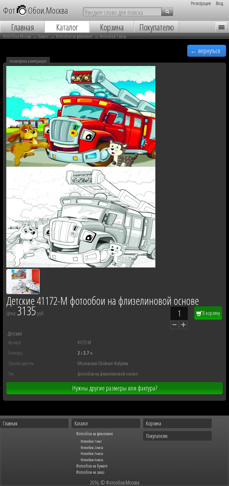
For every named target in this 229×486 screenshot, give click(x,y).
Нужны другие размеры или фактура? (114, 388)
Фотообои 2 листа (113, 36)
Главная (10, 423)
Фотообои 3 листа (92, 453)
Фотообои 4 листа (92, 459)
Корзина (153, 423)
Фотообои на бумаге (92, 466)
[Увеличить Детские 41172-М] (80, 265)
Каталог (43, 36)
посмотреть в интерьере (28, 61)
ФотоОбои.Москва (17, 36)
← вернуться (205, 50)
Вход (219, 3)
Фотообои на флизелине (74, 36)
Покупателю (157, 435)
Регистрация (201, 3)
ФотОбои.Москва (35, 10)
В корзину (211, 312)
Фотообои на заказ (90, 472)
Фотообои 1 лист (91, 441)
